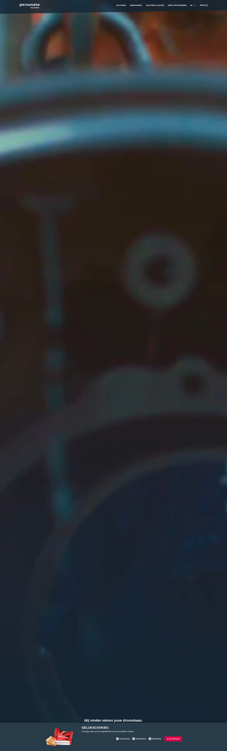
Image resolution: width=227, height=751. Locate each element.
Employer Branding (177, 5)
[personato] (29, 6)
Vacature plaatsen (155, 5)
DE (195, 5)
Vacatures (121, 5)
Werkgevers (136, 5)
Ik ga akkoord (173, 739)
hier (87, 731)
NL (191, 5)
